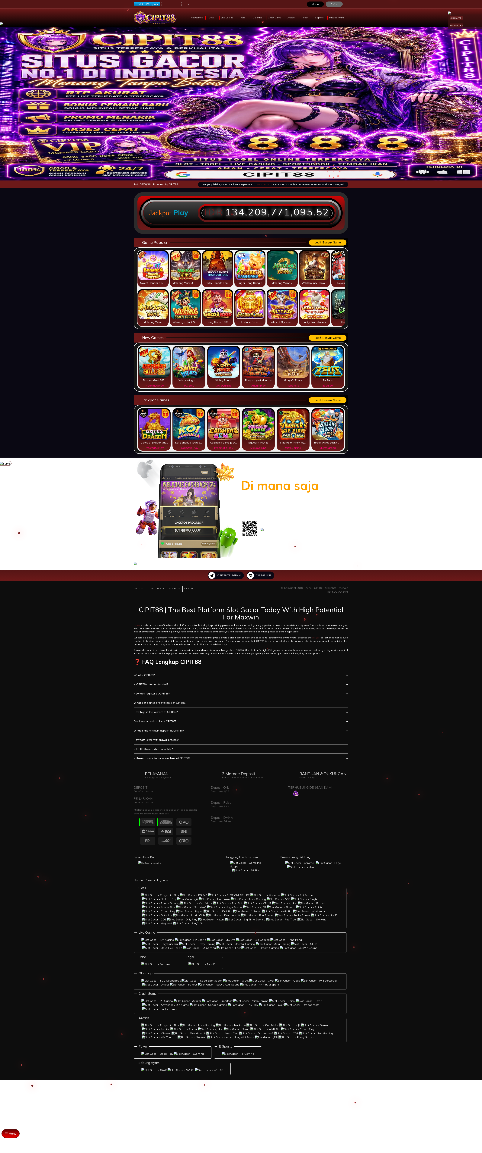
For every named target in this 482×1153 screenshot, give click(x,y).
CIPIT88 (137, 625)
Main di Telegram (148, 4)
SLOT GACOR (139, 589)
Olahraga (258, 17)
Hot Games (197, 17)
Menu (12, 1133)
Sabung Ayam (336, 17)
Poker (305, 17)
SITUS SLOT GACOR (157, 589)
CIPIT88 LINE (263, 575)
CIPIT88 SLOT (174, 589)
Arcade (291, 17)
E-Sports (319, 17)
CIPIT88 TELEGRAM (229, 575)
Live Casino (227, 17)
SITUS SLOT (189, 589)
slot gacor (316, 638)
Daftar (334, 4)
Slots (211, 17)
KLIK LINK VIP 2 (456, 25)
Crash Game (275, 17)
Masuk (315, 4)
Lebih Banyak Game (327, 242)
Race (243, 17)
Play (180, 212)
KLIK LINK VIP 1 (456, 18)
